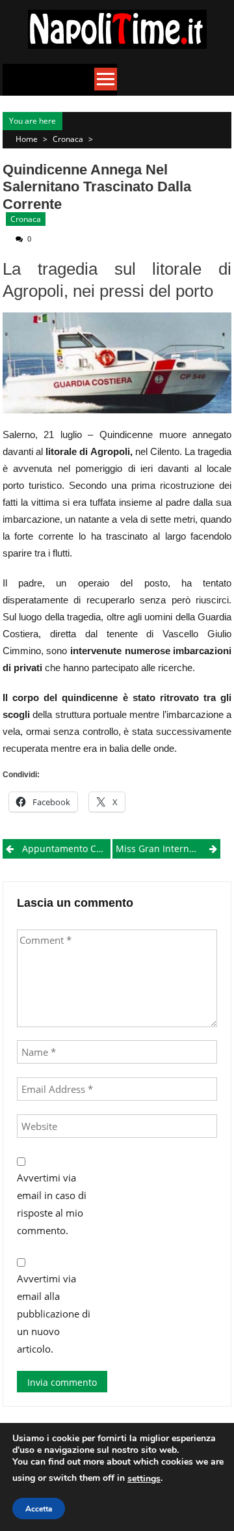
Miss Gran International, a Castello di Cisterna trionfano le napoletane (168, 848)
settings (144, 1478)
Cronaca (68, 139)
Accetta (38, 1509)
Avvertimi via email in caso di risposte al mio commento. (51, 1204)
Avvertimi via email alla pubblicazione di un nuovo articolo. (53, 1313)
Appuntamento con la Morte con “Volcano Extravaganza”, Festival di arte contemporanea (66, 848)
